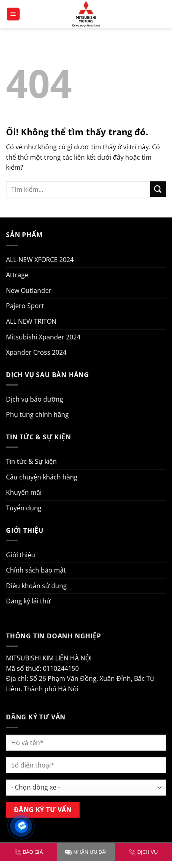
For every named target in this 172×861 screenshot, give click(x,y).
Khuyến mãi (24, 492)
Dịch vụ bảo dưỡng (34, 399)
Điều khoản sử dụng (36, 585)
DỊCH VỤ (147, 851)
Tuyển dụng (24, 508)
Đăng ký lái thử (28, 601)
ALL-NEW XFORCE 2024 (40, 259)
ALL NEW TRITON (31, 321)
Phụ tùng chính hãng (37, 414)
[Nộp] (158, 189)
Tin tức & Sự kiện (31, 461)
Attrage (17, 274)
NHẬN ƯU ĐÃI (90, 851)
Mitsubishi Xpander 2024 (43, 337)
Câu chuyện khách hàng (42, 477)
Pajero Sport (25, 305)
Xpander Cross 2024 (36, 352)
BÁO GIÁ (33, 851)
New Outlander (29, 290)
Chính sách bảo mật (36, 570)
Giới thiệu (20, 554)
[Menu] (13, 14)
